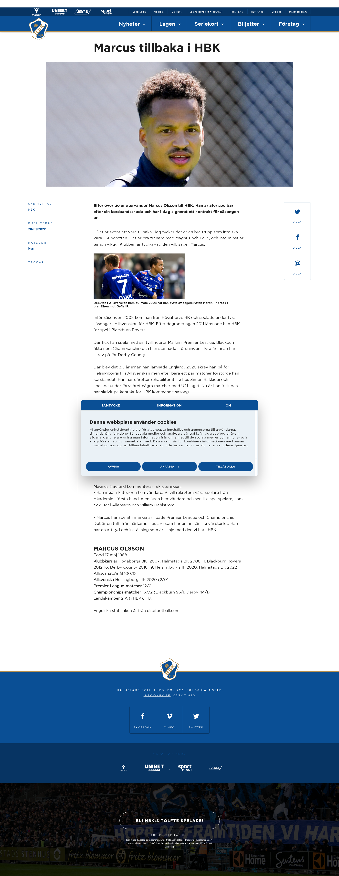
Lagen (168, 24)
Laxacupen (139, 12)
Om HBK (176, 12)
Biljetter (249, 24)
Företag (290, 24)
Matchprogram (298, 12)
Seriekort (207, 24)
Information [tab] (169, 405)
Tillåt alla (225, 466)
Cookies (276, 12)
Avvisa (113, 466)
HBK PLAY (237, 12)
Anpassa (167, 466)
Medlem (159, 12)
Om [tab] (228, 405)
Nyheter (130, 24)
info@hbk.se (157, 695)
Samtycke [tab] (110, 405)
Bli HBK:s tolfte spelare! (169, 820)
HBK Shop (257, 12)
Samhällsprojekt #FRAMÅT (206, 12)
